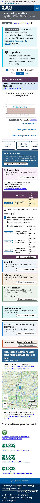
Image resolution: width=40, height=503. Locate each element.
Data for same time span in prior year (21, 226)
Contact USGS (15, 488)
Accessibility (28, 486)
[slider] (34, 117)
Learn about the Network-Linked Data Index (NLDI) (19, 416)
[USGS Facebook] (26, 492)
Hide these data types (27, 177)
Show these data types (26, 269)
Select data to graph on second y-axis (22, 209)
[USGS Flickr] (31, 492)
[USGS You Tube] (34, 492)
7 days (11, 70)
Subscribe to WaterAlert (12, 88)
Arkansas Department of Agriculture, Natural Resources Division (16, 438)
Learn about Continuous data (15, 189)
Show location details (27, 345)
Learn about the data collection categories (20, 160)
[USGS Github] (29, 492)
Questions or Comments (20, 481)
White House (26, 498)
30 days (21, 70)
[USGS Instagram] (37, 492)
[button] (20, 388)
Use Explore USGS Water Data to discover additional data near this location (19, 367)
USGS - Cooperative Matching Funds (15, 450)
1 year (31, 70)
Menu (37, 8)
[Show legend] (36, 401)
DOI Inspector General (10, 498)
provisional (33, 120)
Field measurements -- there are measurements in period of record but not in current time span (20, 219)
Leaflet (11, 409)
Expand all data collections (15, 164)
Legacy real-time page (22, 23)
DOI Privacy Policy (9, 486)
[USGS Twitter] (23, 492)
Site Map (5, 488)
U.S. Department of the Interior (14, 495)
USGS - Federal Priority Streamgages (16, 462)
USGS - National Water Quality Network (17, 473)
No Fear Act (6, 500)
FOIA (14, 500)
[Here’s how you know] (20, 2)
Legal (19, 486)
